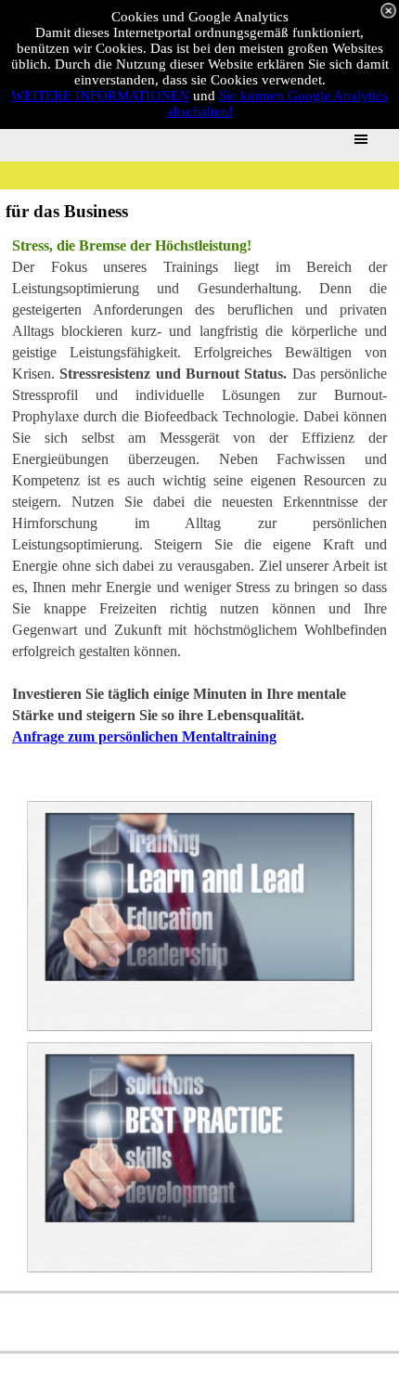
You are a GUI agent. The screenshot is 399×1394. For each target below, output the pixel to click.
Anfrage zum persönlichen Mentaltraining (144, 736)
